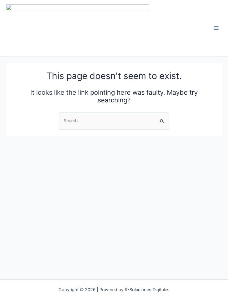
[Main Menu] (216, 28)
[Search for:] (114, 120)
